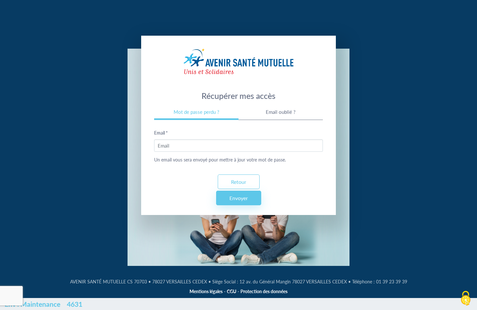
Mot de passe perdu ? (196, 112)
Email (161, 133)
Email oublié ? (281, 112)
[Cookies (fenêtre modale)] (465, 299)
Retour (238, 182)
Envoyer (238, 198)
